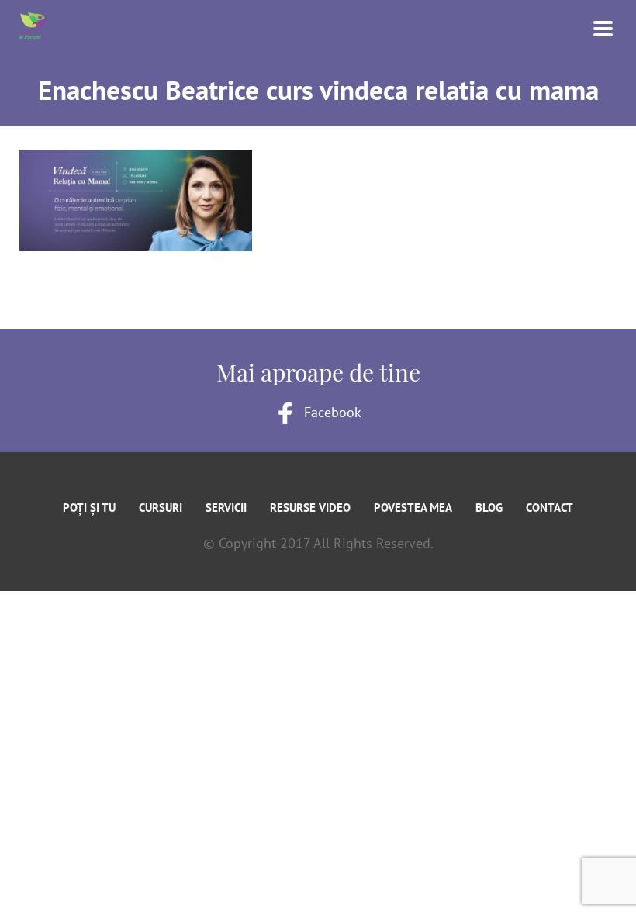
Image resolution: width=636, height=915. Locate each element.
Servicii (226, 507)
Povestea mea (413, 507)
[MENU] (593, 27)
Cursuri (160, 507)
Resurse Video (310, 507)
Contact (549, 507)
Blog (489, 507)
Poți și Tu (89, 507)
